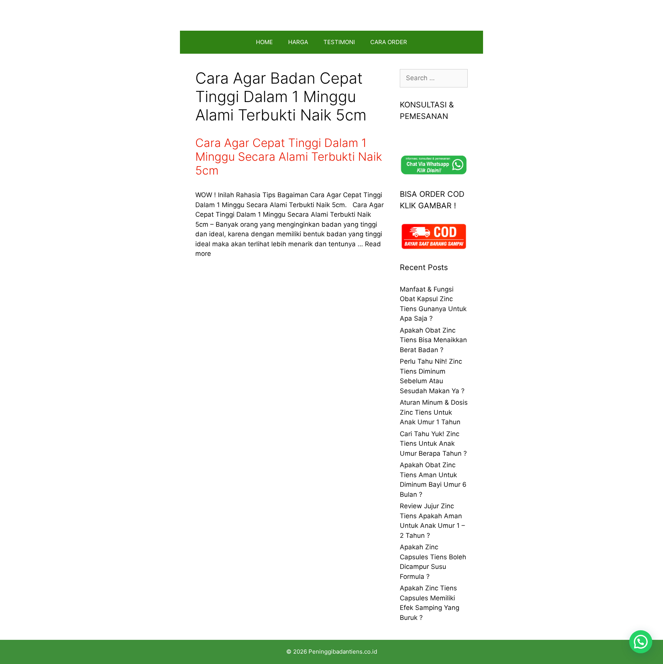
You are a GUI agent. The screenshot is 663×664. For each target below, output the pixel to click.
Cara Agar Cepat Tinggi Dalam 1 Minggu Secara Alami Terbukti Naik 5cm (288, 156)
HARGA (298, 42)
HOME (264, 42)
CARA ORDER (388, 42)
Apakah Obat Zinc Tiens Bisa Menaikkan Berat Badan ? (433, 340)
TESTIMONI (339, 42)
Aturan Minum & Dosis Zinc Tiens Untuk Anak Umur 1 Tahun (434, 412)
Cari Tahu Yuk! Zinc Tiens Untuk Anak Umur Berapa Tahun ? (433, 443)
